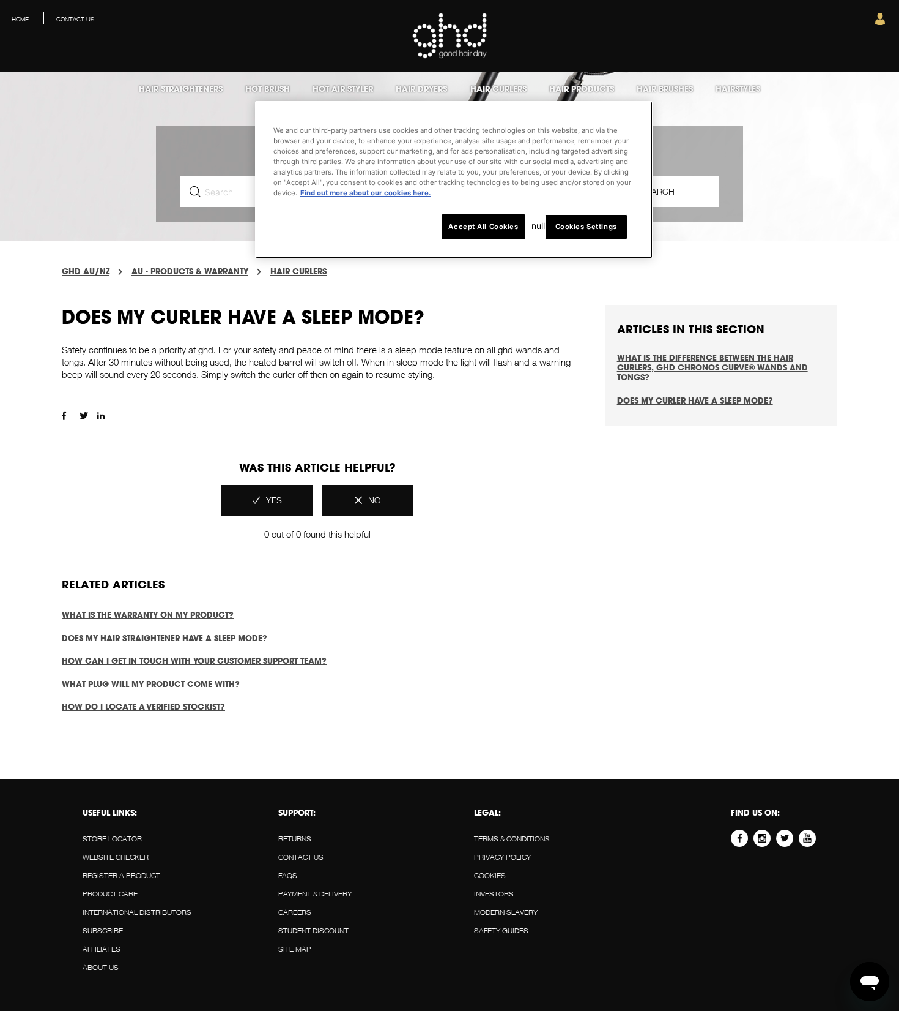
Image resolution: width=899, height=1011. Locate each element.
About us (101, 967)
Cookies (490, 875)
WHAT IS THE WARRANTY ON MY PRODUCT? (148, 615)
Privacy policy (502, 857)
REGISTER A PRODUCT (121, 875)
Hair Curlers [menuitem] (498, 88)
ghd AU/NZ (85, 271)
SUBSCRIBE (103, 930)
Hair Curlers (298, 271)
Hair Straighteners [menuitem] (181, 88)
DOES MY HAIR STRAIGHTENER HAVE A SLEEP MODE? (164, 638)
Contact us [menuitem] (75, 19)
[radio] (267, 500)
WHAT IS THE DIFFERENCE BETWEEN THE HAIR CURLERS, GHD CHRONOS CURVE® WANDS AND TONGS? (712, 367)
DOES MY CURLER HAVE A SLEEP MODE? (695, 400)
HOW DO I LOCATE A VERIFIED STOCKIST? (143, 707)
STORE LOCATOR (112, 838)
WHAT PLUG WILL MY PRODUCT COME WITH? (151, 684)
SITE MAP (294, 948)
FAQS (287, 875)
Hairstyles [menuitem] (738, 88)
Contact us (301, 857)
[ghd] (450, 56)
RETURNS (294, 838)
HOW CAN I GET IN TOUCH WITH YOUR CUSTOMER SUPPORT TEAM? (194, 661)
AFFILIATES (101, 948)
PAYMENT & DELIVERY (315, 893)
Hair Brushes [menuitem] (665, 88)
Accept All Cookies (483, 226)
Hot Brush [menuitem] (267, 88)
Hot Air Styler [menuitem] (343, 88)
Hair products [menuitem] (581, 88)
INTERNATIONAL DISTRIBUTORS (137, 912)
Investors (494, 893)
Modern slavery (506, 912)
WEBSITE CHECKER (116, 857)
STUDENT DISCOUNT (313, 930)
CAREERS (294, 912)
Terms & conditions (512, 838)
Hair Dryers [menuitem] (421, 88)
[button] (880, 22)
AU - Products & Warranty (189, 271)
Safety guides (501, 930)
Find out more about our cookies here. (365, 193)
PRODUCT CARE (110, 893)
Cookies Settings (586, 226)
